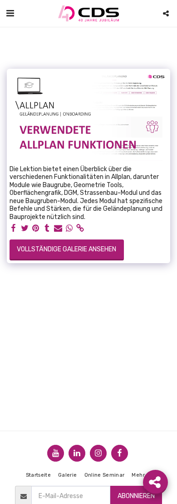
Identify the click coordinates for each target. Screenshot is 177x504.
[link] (80, 228)
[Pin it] (36, 228)
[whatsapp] (69, 228)
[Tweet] (25, 228)
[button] (10, 13)
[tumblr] (47, 228)
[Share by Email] (58, 228)
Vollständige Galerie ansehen (66, 249)
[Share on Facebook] (14, 228)
